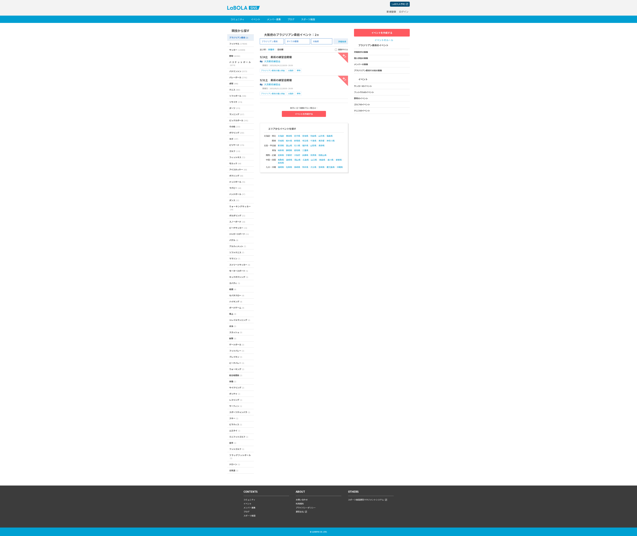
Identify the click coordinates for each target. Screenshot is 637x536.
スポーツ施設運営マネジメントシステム (366, 499)
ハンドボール (237, 194)
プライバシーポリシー (306, 507)
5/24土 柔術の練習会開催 (276, 57)
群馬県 (297, 141)
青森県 (289, 136)
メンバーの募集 (361, 64)
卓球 (233, 83)
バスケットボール (240, 63)
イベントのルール (384, 40)
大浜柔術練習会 (272, 61)
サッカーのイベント (363, 86)
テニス (234, 89)
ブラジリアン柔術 (238, 37)
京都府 (289, 155)
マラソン (234, 258)
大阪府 (290, 70)
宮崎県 (321, 167)
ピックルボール (238, 120)
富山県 (289, 145)
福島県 (330, 136)
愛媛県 (339, 160)
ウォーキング (236, 369)
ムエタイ (234, 430)
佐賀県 (289, 167)
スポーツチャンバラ (239, 412)
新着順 (271, 49)
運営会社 (300, 511)
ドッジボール (237, 181)
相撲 (232, 289)
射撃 (232, 338)
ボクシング (236, 175)
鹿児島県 (331, 167)
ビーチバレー (236, 362)
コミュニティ (237, 19)
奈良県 (313, 155)
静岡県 (289, 150)
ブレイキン (235, 356)
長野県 (321, 145)
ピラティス (235, 424)
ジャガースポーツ (239, 233)
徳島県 (322, 160)
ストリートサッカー (239, 264)
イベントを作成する (304, 113)
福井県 (305, 145)
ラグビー (235, 187)
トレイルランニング (239, 319)
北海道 (281, 136)
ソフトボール (237, 95)
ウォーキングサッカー (240, 208)
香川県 (330, 160)
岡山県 (297, 160)
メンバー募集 (274, 19)
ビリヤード (236, 144)
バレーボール (238, 77)
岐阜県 (281, 150)
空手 (232, 442)
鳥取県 (281, 160)
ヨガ (233, 138)
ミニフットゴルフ (238, 436)
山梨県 (313, 145)
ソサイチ (235, 101)
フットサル (238, 43)
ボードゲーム (236, 307)
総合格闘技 (235, 375)
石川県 (297, 145)
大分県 (313, 167)
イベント (255, 19)
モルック (235, 163)
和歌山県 (322, 155)
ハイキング (235, 301)
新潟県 (281, 145)
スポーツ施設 (308, 19)
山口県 (314, 160)
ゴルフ (234, 151)
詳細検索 (342, 41)
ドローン (234, 464)
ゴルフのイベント (362, 104)
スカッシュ (235, 332)
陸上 (232, 313)
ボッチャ (234, 393)
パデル (233, 240)
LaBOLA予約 (398, 4)
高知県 (281, 163)
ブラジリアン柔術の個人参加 (273, 70)
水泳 (232, 326)
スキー (233, 418)
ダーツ (234, 108)
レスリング (235, 399)
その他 (234, 126)
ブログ (290, 19)
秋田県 (313, 136)
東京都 (321, 141)
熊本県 (305, 167)
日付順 (280, 49)
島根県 (289, 160)
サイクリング (236, 387)
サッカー (237, 49)
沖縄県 (340, 167)
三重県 (305, 150)
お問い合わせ (302, 499)
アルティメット (237, 246)
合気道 (233, 470)
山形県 (321, 136)
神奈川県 (331, 141)
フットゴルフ (236, 448)
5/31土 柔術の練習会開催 (276, 80)
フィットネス (237, 157)
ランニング (236, 114)
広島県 (306, 160)
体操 (232, 381)
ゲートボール (236, 344)
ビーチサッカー (238, 227)
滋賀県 (281, 155)
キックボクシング (238, 276)
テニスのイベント (362, 110)
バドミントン (238, 71)
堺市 (298, 70)
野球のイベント (361, 98)
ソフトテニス (236, 252)
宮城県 (305, 136)
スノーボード (237, 221)
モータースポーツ (238, 270)
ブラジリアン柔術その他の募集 (368, 70)
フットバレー (236, 350)
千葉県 (313, 141)
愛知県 (297, 150)
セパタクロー (236, 295)
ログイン (403, 11)
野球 (234, 55)
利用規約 (300, 503)
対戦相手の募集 (361, 51)
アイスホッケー (238, 169)
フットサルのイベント (364, 92)
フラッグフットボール (240, 456)
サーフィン (235, 405)
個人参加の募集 (361, 58)
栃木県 (289, 141)
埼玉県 (305, 141)
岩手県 (297, 136)
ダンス (234, 200)
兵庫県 (305, 155)
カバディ (234, 283)
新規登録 (391, 11)
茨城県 (281, 141)
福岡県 (281, 167)
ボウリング (236, 132)
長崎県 (297, 167)
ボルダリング (237, 215)
